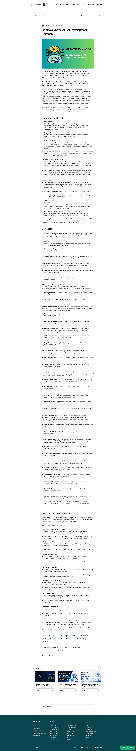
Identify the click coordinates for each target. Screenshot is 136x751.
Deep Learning (70, 735)
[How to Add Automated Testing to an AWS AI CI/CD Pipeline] (45, 676)
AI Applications (54, 16)
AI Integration (53, 737)
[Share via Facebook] (42, 655)
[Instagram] (93, 747)
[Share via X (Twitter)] (46, 655)
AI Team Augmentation (72, 727)
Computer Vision (70, 739)
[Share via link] (52, 655)
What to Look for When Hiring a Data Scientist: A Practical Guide (67, 685)
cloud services (64, 647)
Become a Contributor (91, 731)
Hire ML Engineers (71, 731)
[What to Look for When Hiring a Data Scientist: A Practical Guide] (68, 676)
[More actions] (93, 25)
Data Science (70, 733)
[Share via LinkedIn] (49, 655)
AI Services (45, 16)
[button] (58, 4)
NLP (68, 737)
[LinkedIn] (95, 747)
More (82, 16)
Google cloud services (75, 647)
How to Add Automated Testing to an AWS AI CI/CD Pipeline (44, 685)
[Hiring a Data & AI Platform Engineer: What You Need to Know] (91, 676)
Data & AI (75, 16)
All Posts (37, 16)
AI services (45, 647)
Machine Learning (65, 16)
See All (99, 667)
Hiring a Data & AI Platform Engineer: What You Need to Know (90, 685)
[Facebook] (101, 747)
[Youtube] (98, 747)
